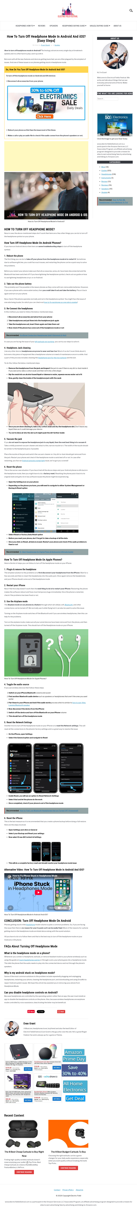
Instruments (106, 178)
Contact (57, 1190)
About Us (117, 25)
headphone (30, 925)
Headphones (106, 174)
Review (104, 182)
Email (62, 1012)
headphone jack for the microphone (52, 358)
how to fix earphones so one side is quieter (60, 302)
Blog (103, 167)
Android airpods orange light (33, 461)
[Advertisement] (46, 156)
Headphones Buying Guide (73, 25)
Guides (57, 45)
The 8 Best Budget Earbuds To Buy (68, 1152)
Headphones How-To (24, 25)
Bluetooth (69, 605)
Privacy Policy (68, 1190)
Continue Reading (24, 1172)
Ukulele (104, 192)
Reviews (41, 25)
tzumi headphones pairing (29, 960)
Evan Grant (45, 45)
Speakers (54, 25)
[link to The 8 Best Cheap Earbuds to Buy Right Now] (24, 1134)
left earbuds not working (44, 342)
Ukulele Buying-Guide (99, 25)
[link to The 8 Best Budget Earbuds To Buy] (68, 1134)
